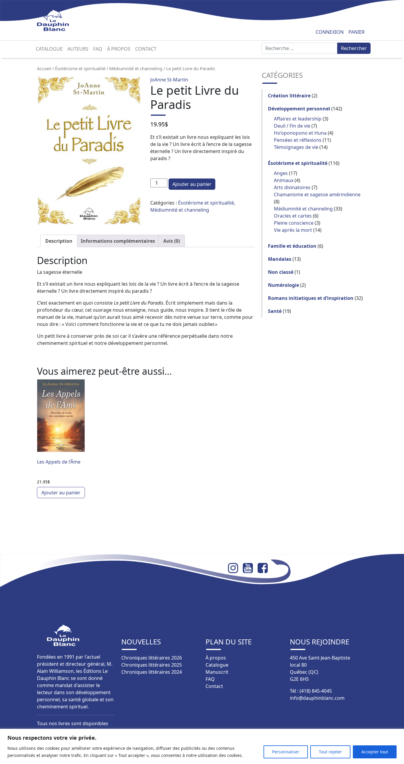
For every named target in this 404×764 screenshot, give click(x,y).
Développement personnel (299, 108)
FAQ (97, 49)
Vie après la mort (293, 230)
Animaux (283, 180)
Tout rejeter (330, 752)
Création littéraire (289, 95)
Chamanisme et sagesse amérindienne (317, 194)
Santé (275, 311)
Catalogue (49, 49)
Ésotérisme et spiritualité (80, 68)
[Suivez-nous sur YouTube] (250, 568)
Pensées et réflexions (297, 140)
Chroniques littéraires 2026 (151, 657)
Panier (356, 32)
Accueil (44, 68)
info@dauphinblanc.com (317, 698)
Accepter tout (374, 752)
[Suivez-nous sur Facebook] (265, 568)
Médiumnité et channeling (135, 68)
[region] (202, 746)
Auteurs (77, 49)
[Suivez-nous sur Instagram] (235, 568)
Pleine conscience (293, 223)
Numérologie (283, 285)
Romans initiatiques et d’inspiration (310, 298)
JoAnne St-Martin (169, 79)
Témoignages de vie (296, 147)
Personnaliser (285, 752)
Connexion (330, 32)
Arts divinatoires (292, 187)
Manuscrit (217, 672)
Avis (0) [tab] (171, 241)
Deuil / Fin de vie (292, 126)
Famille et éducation (292, 246)
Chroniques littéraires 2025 (151, 665)
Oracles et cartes (293, 216)
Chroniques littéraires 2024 (151, 672)
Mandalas (279, 259)
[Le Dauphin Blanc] (60, 20)
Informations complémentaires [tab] (118, 241)
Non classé (280, 272)
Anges (281, 173)
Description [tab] (58, 241)
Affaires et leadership (297, 118)
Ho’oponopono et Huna (300, 133)
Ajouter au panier (191, 184)
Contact (145, 49)
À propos (118, 49)
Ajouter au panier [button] (60, 492)
